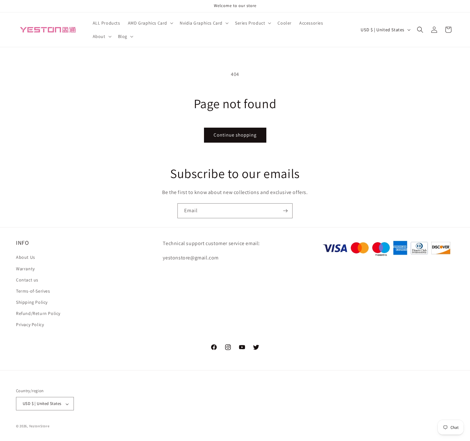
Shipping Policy (32, 302)
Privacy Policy (30, 325)
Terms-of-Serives (33, 291)
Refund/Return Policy (38, 314)
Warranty (25, 269)
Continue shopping (235, 135)
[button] (150, 23)
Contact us (27, 280)
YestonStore (39, 426)
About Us (25, 257)
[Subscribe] (285, 210)
